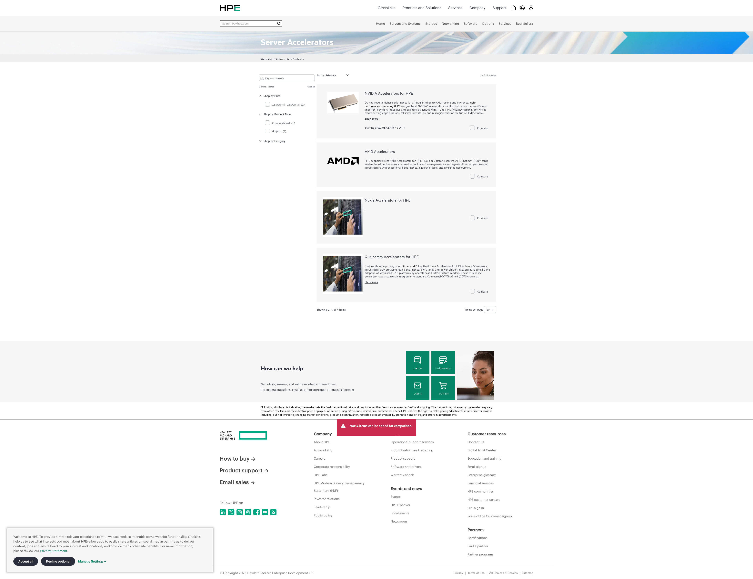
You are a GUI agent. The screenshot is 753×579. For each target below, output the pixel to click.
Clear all (311, 86)
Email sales (234, 482)
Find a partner (477, 546)
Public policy (323, 515)
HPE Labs (320, 475)
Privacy (458, 573)
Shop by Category (274, 141)
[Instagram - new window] (239, 512)
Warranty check (402, 475)
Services (455, 7)
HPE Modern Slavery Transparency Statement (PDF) (339, 487)
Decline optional (58, 561)
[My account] (531, 7)
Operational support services (412, 442)
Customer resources (486, 433)
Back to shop (267, 58)
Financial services (480, 483)
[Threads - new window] (248, 512)
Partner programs (480, 554)
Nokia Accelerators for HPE (387, 199)
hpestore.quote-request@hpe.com (330, 389)
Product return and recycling (412, 450)
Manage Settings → (92, 561)
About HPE (322, 442)
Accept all (25, 561)
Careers (319, 458)
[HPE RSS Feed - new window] (273, 512)
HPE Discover (400, 505)
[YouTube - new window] (265, 512)
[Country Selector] (522, 7)
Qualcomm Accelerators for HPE (392, 256)
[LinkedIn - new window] (223, 512)
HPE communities (480, 491)
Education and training (484, 458)
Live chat (418, 368)
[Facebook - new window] (256, 512)
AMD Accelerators (380, 151)
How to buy (443, 393)
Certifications (477, 538)
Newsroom (399, 521)
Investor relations (327, 499)
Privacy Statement (53, 551)
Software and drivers (406, 467)
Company (477, 7)
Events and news (406, 488)
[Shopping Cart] (513, 7)
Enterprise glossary (481, 475)
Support (499, 7)
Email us (418, 393)
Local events (400, 513)
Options (279, 58)
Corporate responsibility (332, 467)
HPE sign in (475, 508)
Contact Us (475, 442)
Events (396, 497)
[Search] (278, 23)
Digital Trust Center (481, 450)
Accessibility (323, 450)
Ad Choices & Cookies (503, 573)
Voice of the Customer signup (489, 516)
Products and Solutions (422, 7)
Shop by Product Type (277, 114)
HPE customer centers (483, 500)
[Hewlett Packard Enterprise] (230, 7)
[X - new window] (231, 512)
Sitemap (527, 573)
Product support (443, 368)
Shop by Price (272, 95)
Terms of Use (476, 573)
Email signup (477, 467)
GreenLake (387, 7)
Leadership (322, 507)
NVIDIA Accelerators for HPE (389, 93)
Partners (475, 529)
